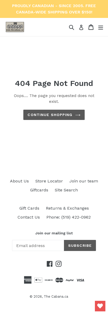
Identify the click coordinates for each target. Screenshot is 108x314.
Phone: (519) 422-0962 (68, 217)
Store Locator (49, 180)
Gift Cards (29, 208)
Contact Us (29, 217)
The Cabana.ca (56, 296)
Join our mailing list (54, 233)
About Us (19, 180)
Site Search (66, 189)
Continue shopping (50, 115)
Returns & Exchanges (67, 208)
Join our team (83, 180)
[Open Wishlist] (100, 306)
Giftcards (39, 189)
